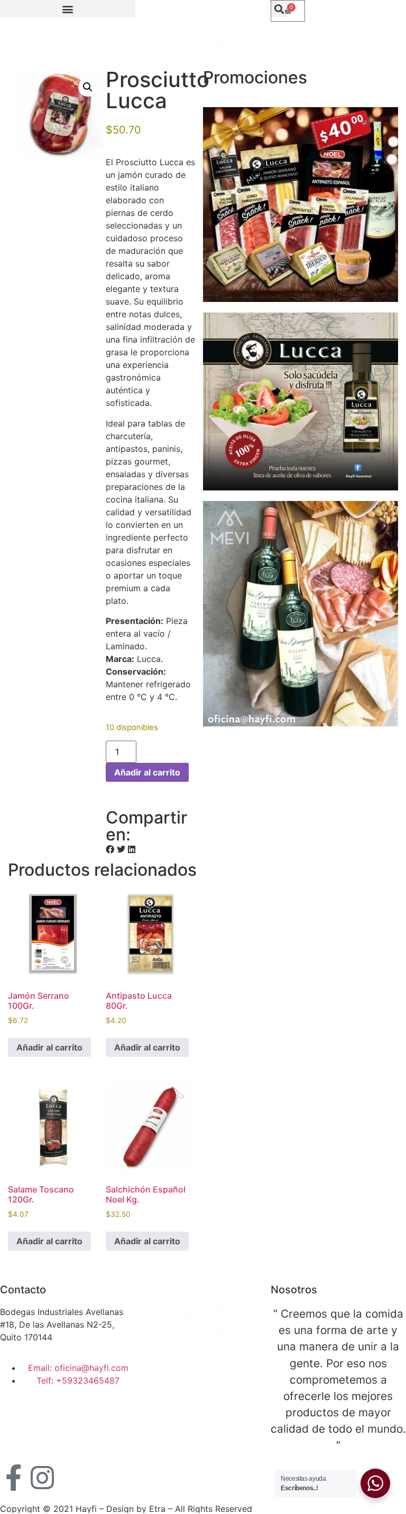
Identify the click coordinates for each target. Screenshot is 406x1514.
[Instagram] (42, 1477)
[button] (67, 8)
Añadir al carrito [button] (49, 1047)
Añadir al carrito (147, 772)
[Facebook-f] (13, 1477)
